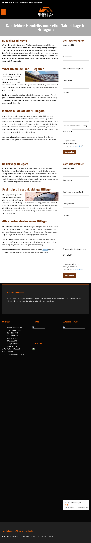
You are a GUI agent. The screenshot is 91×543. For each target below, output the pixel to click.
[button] (2, 540)
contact (45, 249)
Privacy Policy (24, 536)
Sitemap (43, 536)
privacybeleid (77, 146)
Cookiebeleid (35, 536)
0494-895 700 (38, 2)
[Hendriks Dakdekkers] (45, 11)
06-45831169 (13, 2)
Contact (51, 536)
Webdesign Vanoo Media (10, 536)
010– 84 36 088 (23, 2)
